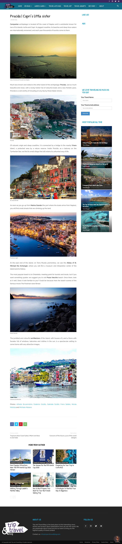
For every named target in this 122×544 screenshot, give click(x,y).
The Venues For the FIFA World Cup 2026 (43, 466)
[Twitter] (115, 1)
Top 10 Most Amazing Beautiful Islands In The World (96, 227)
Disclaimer (87, 542)
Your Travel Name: (87, 97)
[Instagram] (112, 1)
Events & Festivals (16, 462)
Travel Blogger (86, 145)
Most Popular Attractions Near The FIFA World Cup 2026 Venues (20, 467)
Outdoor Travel (15, 486)
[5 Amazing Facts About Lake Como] (96, 179)
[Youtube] (118, 1)
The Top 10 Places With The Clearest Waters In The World (96, 206)
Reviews (27, 6)
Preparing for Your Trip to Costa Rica (65, 466)
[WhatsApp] (25, 424)
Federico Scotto (40, 404)
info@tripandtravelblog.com (50, 534)
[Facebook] (109, 1)
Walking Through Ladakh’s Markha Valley (19, 489)
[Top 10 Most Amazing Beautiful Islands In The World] (96, 222)
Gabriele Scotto (53, 404)
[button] (118, 6)
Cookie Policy (104, 542)
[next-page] (14, 497)
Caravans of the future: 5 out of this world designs (63, 437)
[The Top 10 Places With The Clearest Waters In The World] (96, 200)
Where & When (40, 6)
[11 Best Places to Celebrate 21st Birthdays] (96, 136)
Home (20, 6)
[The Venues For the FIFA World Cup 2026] (43, 456)
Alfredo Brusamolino (24, 404)
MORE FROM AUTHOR (36, 444)
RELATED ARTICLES (18, 444)
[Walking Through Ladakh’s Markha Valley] (20, 480)
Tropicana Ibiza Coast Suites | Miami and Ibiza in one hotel (25, 437)
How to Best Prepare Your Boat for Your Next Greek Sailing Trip (41, 490)
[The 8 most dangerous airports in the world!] (96, 157)
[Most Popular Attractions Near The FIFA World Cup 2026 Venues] (20, 456)
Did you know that (62, 462)
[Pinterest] (21, 424)
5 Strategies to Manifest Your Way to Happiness (66, 489)
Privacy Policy (95, 542)
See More (91, 6)
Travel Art (68, 6)
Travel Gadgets (80, 6)
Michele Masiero (25, 407)
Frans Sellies (65, 404)
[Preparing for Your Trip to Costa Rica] (66, 456)
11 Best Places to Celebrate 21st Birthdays (95, 143)
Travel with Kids (55, 6)
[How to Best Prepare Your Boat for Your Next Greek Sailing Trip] (43, 480)
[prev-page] (11, 497)
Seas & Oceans (38, 486)
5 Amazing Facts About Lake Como (92, 185)
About (101, 6)
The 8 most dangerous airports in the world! (95, 164)
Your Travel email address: (90, 105)
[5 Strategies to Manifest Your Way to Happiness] (66, 480)
